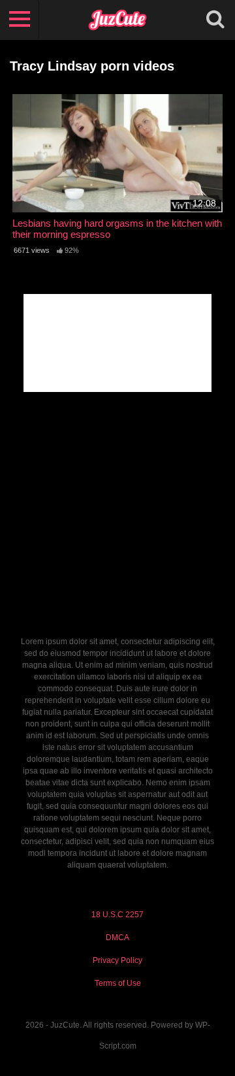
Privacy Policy (117, 960)
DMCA (117, 937)
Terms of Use (118, 983)
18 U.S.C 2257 (117, 914)
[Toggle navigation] (19, 19)
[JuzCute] (117, 19)
